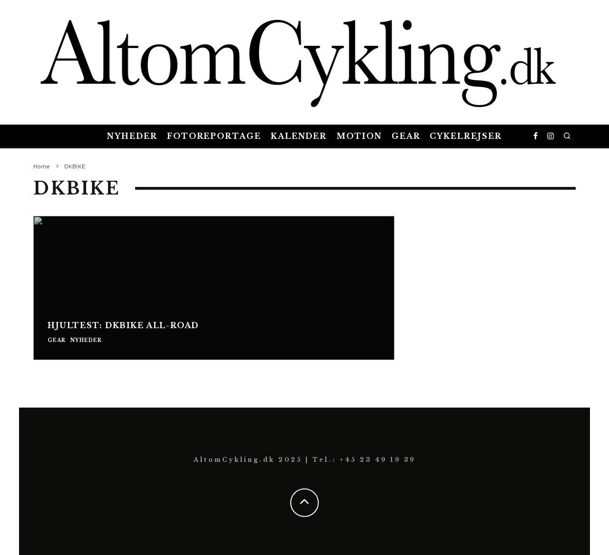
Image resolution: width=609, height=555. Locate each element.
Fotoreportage (214, 136)
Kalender (299, 136)
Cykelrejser (465, 136)
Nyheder (132, 136)
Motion (359, 136)
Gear (406, 136)
